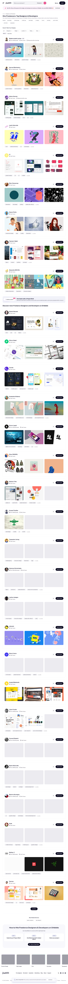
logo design (9, 20)
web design (31, 20)
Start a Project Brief (35, 944)
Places (58, 980)
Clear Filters (9, 33)
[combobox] (24, 3)
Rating (31, 30)
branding (48, 20)
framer (43, 20)
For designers (19, 973)
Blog (42, 973)
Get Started (57, 8)
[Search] (45, 3)
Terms (11, 980)
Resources (63, 980)
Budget (16, 30)
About (45, 973)
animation (6, 22)
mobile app (24, 20)
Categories (9, 30)
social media (55, 20)
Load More (34, 908)
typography (12, 22)
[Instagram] (63, 973)
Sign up (56, 3)
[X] (58, 973)
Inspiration (31, 973)
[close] (63, 8)
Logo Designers (38, 920)
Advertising (37, 973)
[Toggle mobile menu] (3, 3)
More (37, 30)
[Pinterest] (65, 973)
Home (4, 13)
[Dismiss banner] (55, 978)
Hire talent (25, 973)
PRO (23, 38)
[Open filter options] (4, 31)
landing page (16, 20)
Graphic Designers (30, 920)
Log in (62, 3)
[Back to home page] (8, 3)
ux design (37, 20)
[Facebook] (60, 973)
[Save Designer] (53, 39)
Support (49, 973)
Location (24, 30)
